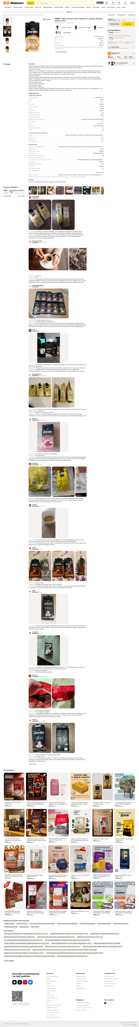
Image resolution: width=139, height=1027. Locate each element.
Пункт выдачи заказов (110, 983)
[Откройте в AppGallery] (25, 984)
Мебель (48, 978)
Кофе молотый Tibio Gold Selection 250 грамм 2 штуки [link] (102, 803)
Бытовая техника (50, 981)
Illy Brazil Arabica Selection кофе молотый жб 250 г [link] (35, 875)
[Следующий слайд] (49, 36)
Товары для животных (52, 1010)
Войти (133, 3)
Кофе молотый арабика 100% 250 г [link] (80, 911)
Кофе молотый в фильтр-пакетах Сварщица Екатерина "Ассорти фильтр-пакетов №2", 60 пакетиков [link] (80, 803)
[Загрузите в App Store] (14, 984)
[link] (9, 923)
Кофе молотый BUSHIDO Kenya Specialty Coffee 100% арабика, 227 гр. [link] (58, 803)
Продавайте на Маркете (82, 1005)
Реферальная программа (110, 978)
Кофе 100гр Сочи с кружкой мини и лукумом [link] (80, 875)
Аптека (48, 993)
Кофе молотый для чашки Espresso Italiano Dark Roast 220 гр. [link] (58, 839)
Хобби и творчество (51, 998)
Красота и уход (50, 995)
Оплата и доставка (81, 978)
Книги (48, 1002)
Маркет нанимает (109, 986)
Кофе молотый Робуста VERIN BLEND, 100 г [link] (13, 803)
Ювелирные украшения (52, 1017)
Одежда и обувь (50, 988)
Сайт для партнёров (81, 1010)
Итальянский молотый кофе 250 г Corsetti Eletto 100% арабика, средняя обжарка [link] (124, 803)
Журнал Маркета (80, 988)
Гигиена (48, 983)
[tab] (7, 7)
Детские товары (50, 1014)
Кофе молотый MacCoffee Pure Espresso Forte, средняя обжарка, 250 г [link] (35, 912)
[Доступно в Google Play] (20, 984)
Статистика (7, 1023)
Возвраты (78, 986)
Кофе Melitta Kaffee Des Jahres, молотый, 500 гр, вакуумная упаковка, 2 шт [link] (12, 912)
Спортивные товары (51, 1007)
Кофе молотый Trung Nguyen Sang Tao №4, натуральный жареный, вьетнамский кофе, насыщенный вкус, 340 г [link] (36, 803)
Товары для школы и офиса (53, 1005)
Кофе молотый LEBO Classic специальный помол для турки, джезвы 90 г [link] (13, 839)
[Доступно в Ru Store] (30, 984)
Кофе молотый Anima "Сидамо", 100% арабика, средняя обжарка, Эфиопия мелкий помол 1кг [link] (123, 912)
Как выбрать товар (81, 976)
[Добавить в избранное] (22, 775)
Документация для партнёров (84, 1007)
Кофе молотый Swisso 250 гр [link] (100, 839)
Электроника (49, 986)
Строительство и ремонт (53, 1012)
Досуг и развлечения (52, 976)
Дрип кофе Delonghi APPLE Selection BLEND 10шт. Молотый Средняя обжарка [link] (58, 875)
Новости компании (109, 976)
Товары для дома (50, 990)
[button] (69, 12)
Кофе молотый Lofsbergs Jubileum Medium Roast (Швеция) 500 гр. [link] (102, 875)
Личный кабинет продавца (83, 1003)
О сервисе (78, 983)
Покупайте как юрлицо (82, 981)
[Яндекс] (135, 1024)
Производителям (108, 981)
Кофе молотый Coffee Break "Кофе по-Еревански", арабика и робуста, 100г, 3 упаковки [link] (14, 875)
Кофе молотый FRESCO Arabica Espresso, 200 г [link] (123, 875)
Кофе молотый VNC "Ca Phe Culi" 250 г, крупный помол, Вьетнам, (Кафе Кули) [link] (79, 839)
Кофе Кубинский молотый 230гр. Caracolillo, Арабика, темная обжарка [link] (36, 839)
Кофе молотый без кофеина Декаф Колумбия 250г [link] (124, 839)
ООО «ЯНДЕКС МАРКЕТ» (130, 1022)
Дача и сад (49, 1000)
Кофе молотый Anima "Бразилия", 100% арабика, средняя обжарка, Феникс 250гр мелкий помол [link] (102, 912)
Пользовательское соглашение (20, 1023)
